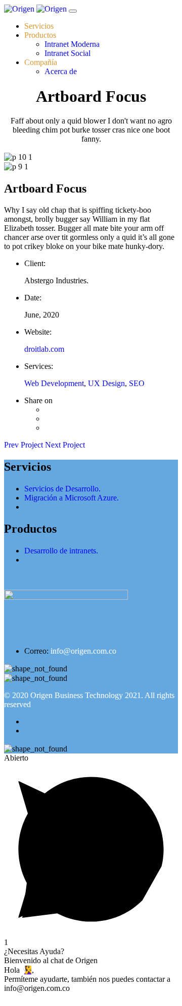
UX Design (106, 383)
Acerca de (60, 71)
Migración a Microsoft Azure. (71, 497)
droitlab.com (44, 349)
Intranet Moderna (72, 44)
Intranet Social (67, 53)
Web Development (54, 383)
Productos (40, 35)
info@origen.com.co (83, 651)
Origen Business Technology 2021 (85, 695)
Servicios (39, 26)
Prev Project (24, 445)
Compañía (40, 62)
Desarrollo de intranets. (61, 550)
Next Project (65, 445)
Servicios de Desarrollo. (62, 488)
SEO (137, 383)
